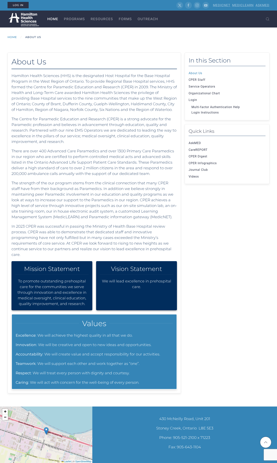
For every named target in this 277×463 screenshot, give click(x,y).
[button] (267, 19)
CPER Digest (198, 156)
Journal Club (198, 170)
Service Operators (202, 86)
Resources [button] (102, 19)
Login (193, 100)
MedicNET (221, 5)
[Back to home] (23, 19)
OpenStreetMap (83, 461)
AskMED (262, 5)
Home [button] (52, 19)
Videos (194, 176)
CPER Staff (197, 80)
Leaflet (67, 461)
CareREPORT (198, 150)
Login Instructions (205, 112)
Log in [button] (18, 5)
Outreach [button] (148, 19)
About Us (195, 73)
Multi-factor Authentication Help (215, 107)
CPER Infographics (203, 163)
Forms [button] (125, 19)
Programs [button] (74, 19)
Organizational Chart (204, 93)
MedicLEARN (243, 5)
